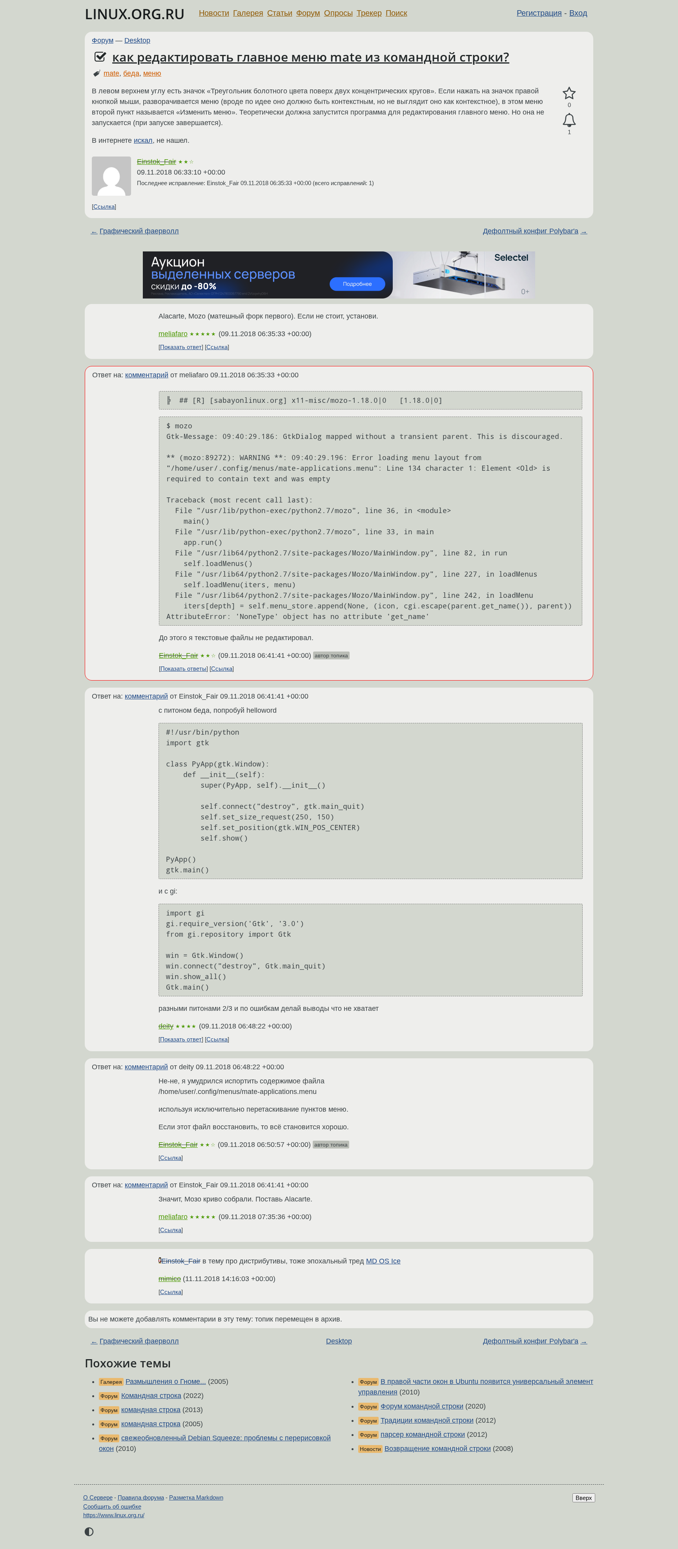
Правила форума (141, 1497)
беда (131, 73)
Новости (214, 13)
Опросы (338, 13)
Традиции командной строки (427, 1420)
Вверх (584, 1497)
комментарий (146, 375)
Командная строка (151, 1396)
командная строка (150, 1410)
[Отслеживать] (569, 120)
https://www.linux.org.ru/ (113, 1515)
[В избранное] (569, 94)
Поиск (396, 13)
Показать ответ (181, 347)
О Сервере (98, 1497)
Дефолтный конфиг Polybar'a (530, 231)
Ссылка (104, 206)
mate (111, 73)
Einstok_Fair (156, 162)
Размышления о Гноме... (166, 1381)
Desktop (137, 40)
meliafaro (173, 334)
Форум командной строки (422, 1406)
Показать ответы (183, 668)
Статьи (279, 13)
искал (143, 140)
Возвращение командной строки (438, 1449)
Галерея (248, 13)
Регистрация (539, 13)
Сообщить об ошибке (112, 1506)
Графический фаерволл (139, 231)
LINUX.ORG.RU (135, 14)
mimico (170, 1279)
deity (166, 1026)
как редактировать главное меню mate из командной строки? (310, 56)
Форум (308, 13)
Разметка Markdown (196, 1497)
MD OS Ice (383, 1261)
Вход (578, 13)
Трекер (369, 13)
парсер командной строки (423, 1434)
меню (152, 73)
